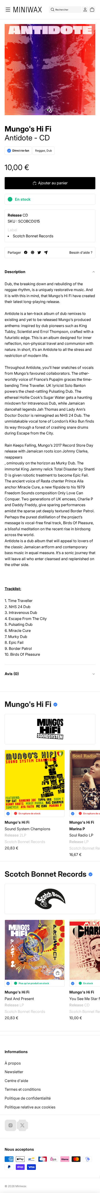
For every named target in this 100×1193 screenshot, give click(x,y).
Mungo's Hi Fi (28, 129)
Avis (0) (12, 673)
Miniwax (21, 1186)
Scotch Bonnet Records (33, 236)
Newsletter (14, 1071)
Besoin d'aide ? (80, 252)
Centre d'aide (16, 1080)
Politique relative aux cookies (30, 1107)
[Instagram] (10, 1125)
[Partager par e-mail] (46, 252)
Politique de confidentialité (28, 1098)
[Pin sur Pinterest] (32, 252)
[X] (22, 1125)
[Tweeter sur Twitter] (39, 252)
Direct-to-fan (20, 150)
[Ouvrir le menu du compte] (85, 9)
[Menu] (8, 9)
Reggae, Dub (43, 150)
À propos (13, 1063)
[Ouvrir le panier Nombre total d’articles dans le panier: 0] (92, 9)
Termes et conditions (23, 1089)
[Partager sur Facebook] (26, 252)
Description (15, 271)
